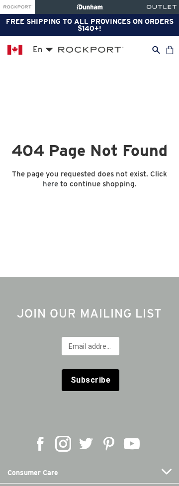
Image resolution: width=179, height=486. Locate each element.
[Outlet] (162, 7)
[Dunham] (89, 7)
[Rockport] (17, 7)
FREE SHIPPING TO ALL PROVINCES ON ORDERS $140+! (90, 24)
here (50, 183)
